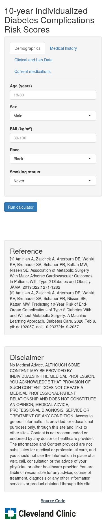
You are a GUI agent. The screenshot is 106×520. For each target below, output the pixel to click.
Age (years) (21, 86)
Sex (13, 106)
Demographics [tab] (27, 48)
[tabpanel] (53, 132)
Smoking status (25, 171)
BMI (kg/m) (21, 128)
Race (15, 149)
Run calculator (21, 207)
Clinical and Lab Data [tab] (33, 59)
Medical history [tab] (63, 48)
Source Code (53, 501)
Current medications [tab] (32, 71)
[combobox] (22, 115)
